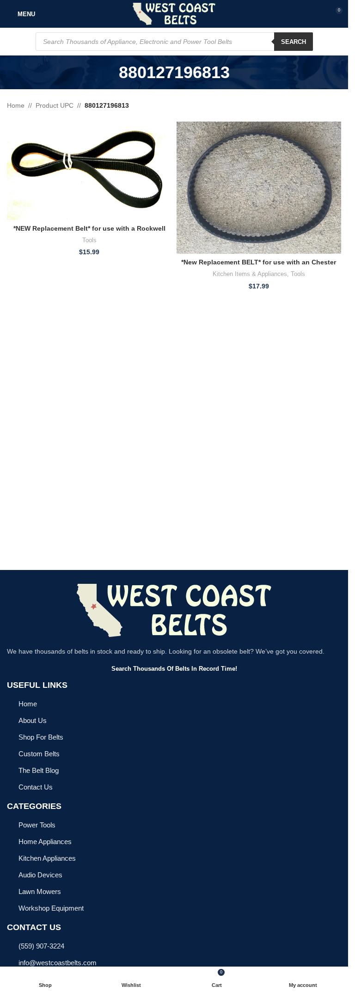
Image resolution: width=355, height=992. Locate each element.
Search (293, 41)
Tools (89, 240)
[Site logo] (174, 13)
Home (15, 105)
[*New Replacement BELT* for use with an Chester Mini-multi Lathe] (259, 188)
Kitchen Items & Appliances (250, 273)
